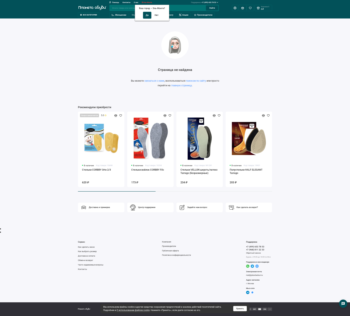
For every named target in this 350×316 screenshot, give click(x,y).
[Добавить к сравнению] (115, 115)
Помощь (115, 2)
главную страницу (181, 85)
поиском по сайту (196, 80)
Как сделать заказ (86, 247)
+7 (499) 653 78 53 (203, 2)
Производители (204, 15)
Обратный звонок (253, 253)
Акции (185, 15)
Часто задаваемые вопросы (90, 265)
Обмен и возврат (85, 260)
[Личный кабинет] (235, 8)
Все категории (90, 15)
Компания (166, 242)
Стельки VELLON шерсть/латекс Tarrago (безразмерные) (199, 171)
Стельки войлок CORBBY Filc (147, 169)
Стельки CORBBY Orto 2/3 (96, 169)
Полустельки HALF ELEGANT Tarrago (246, 171)
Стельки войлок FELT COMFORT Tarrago (297, 171)
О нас (136, 2)
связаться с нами (154, 80)
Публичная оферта (170, 251)
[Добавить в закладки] (120, 115)
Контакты (126, 2)
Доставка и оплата (86, 256)
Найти (212, 8)
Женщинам (120, 15)
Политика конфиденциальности (176, 255)
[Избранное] (250, 8)
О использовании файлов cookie (133, 310)
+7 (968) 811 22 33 (255, 250)
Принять (240, 309)
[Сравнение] (242, 8)
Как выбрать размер (87, 251)
